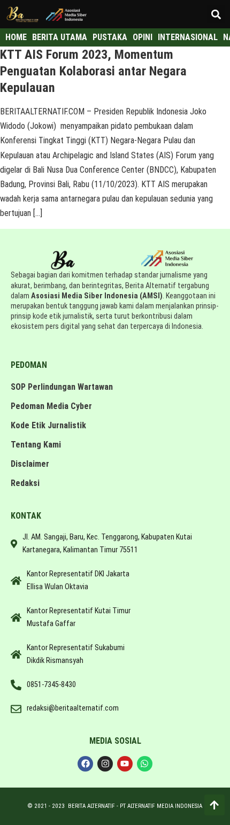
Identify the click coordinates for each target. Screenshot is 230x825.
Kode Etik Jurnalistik (48, 425)
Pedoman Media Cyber (51, 406)
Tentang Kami (36, 445)
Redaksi (25, 483)
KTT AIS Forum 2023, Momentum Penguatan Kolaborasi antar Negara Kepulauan (93, 71)
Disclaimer (30, 464)
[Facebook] (85, 764)
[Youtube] (125, 764)
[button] (216, 14)
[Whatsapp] (144, 764)
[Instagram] (105, 764)
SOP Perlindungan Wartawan (62, 387)
